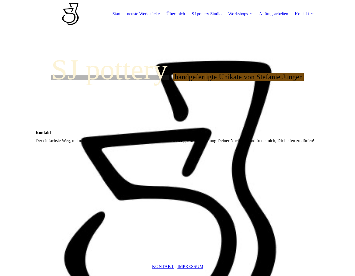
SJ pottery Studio (207, 13)
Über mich (175, 13)
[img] (70, 14)
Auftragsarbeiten (273, 13)
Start (116, 13)
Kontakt (302, 13)
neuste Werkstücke (143, 13)
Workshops (238, 13)
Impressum (190, 266)
